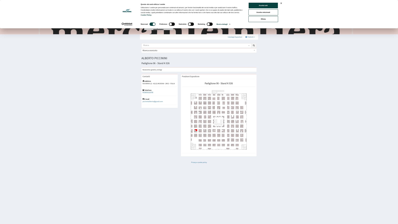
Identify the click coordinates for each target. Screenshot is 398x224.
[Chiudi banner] (281, 3)
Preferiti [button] (250, 37)
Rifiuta (263, 19)
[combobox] (196, 45)
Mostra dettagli (222, 24)
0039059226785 (148, 92)
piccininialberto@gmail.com (153, 101)
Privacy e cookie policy (199, 162)
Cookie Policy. (146, 15)
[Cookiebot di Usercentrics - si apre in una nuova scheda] (127, 24)
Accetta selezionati (263, 12)
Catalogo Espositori (235, 37)
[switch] (172, 24)
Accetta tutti (263, 5)
